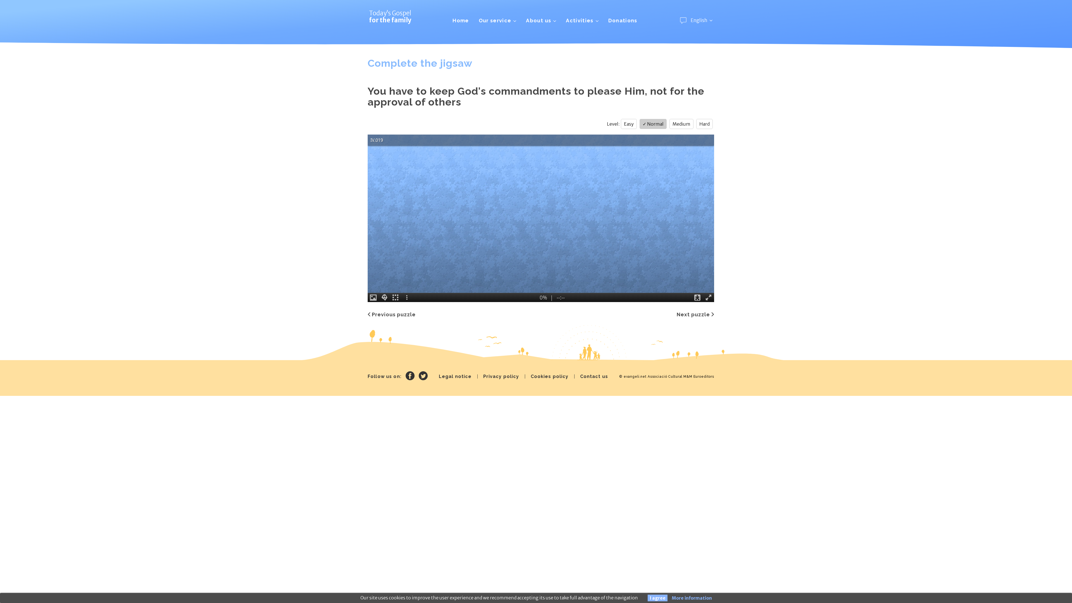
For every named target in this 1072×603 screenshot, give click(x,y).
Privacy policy (501, 376)
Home (461, 20)
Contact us (594, 376)
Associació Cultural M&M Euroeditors (681, 377)
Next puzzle (693, 314)
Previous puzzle (394, 314)
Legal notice (455, 376)
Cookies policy (550, 376)
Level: (613, 124)
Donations (622, 20)
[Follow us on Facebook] (410, 376)
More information (692, 598)
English (699, 20)
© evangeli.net (633, 377)
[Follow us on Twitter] (423, 376)
